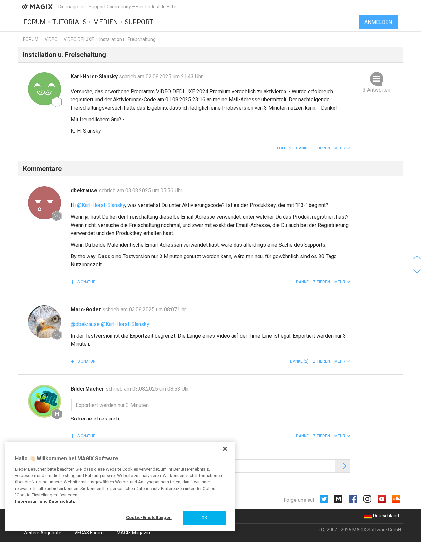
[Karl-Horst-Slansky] (44, 88)
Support (139, 22)
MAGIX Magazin (133, 532)
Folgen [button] (284, 148)
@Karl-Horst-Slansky (101, 205)
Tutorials (69, 22)
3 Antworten (376, 90)
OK (204, 517)
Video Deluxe (79, 39)
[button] (342, 148)
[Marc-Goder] (44, 321)
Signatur (86, 282)
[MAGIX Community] (37, 6)
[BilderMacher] (44, 401)
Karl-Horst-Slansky (95, 76)
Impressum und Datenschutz (45, 501)
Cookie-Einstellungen (149, 517)
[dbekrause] (44, 202)
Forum (34, 22)
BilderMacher (88, 389)
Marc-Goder (86, 309)
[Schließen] (225, 449)
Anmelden (378, 22)
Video (51, 39)
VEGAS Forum (89, 532)
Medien (105, 22)
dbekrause (85, 190)
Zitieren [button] (321, 148)
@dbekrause (85, 324)
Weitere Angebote (42, 532)
